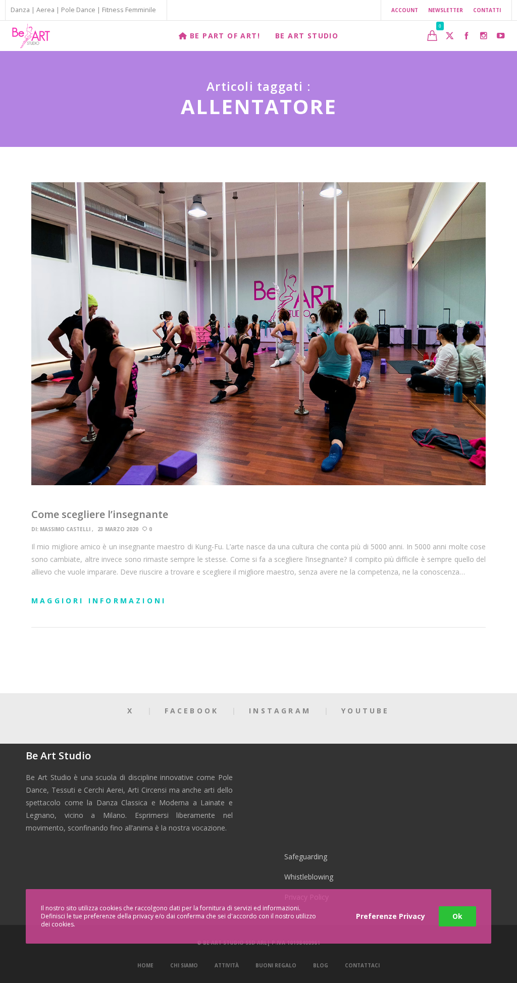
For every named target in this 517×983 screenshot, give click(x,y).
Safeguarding (305, 856)
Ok (457, 916)
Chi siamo (184, 965)
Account (404, 10)
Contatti (487, 10)
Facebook (192, 710)
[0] (432, 35)
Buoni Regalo (275, 965)
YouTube (365, 710)
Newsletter (445, 10)
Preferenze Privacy (390, 916)
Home (145, 965)
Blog (320, 965)
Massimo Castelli (65, 529)
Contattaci (362, 965)
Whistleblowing (308, 877)
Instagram (280, 710)
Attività (227, 965)
